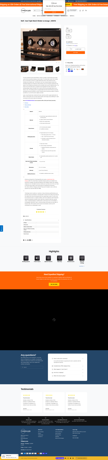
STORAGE (56, 15)
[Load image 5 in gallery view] (49, 69)
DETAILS (26, 102)
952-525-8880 (54, 284)
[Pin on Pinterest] (28, 240)
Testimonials (40, 434)
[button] (85, 10)
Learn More (39, 1)
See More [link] (81, 266)
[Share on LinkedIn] (30, 240)
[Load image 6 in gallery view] (57, 69)
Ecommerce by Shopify (33, 458)
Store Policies (58, 433)
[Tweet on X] (26, 240)
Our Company (41, 431)
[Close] (17, 455)
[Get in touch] (83, 10)
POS (28, 458)
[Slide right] (59, 62)
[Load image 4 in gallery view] (41, 69)
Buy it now (75, 52)
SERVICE (72, 15)
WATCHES (49, 15)
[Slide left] (56, 62)
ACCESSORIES (64, 15)
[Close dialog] (64, 1)
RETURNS (27, 106)
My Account (71, 1)
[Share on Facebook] (24, 240)
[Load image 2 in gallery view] (24, 69)
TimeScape (25, 458)
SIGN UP (54, 12)
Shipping (67, 43)
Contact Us (40, 436)
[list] (54, 261)
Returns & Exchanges (59, 438)
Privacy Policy (58, 434)
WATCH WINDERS (41, 15)
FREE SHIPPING (28, 104)
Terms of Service (58, 431)
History (39, 433)
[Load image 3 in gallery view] (33, 69)
